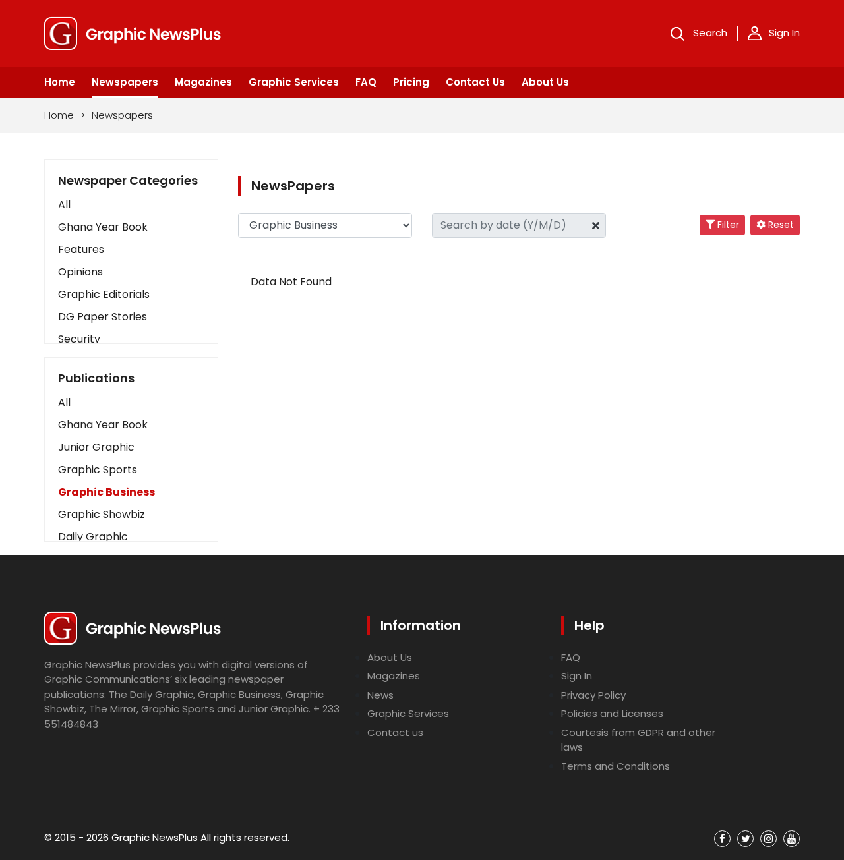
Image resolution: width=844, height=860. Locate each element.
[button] (131, 403)
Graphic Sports (97, 469)
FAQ (366, 82)
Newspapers (125, 82)
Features (81, 249)
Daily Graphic (93, 536)
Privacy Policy (593, 695)
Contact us (395, 732)
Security (79, 339)
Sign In (784, 33)
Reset (780, 224)
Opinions (80, 271)
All (64, 204)
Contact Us (475, 82)
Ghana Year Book (103, 227)
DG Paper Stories (102, 316)
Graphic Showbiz (101, 514)
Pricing (411, 82)
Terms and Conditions (615, 766)
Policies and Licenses (612, 713)
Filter (727, 224)
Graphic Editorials (104, 294)
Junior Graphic (96, 447)
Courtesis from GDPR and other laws (638, 740)
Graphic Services (294, 82)
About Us (545, 82)
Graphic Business (106, 492)
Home (59, 82)
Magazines (203, 82)
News (380, 695)
